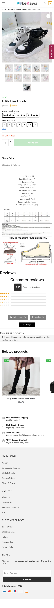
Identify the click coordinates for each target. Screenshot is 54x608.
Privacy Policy (8, 547)
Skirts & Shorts (8, 472)
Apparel (11, 9)
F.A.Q (4, 512)
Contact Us (7, 502)
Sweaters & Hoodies (11, 467)
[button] (48, 16)
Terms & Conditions (10, 507)
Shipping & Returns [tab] (11, 164)
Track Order (7, 526)
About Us (6, 497)
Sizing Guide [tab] (8, 158)
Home (4, 9)
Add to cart (33, 142)
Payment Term (8, 542)
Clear (4, 128)
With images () (19, 317)
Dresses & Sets (8, 478)
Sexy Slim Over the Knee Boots (21, 398)
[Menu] (6, 3)
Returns (5, 536)
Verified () (39, 317)
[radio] (8, 115)
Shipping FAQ (8, 531)
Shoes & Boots (21, 9)
